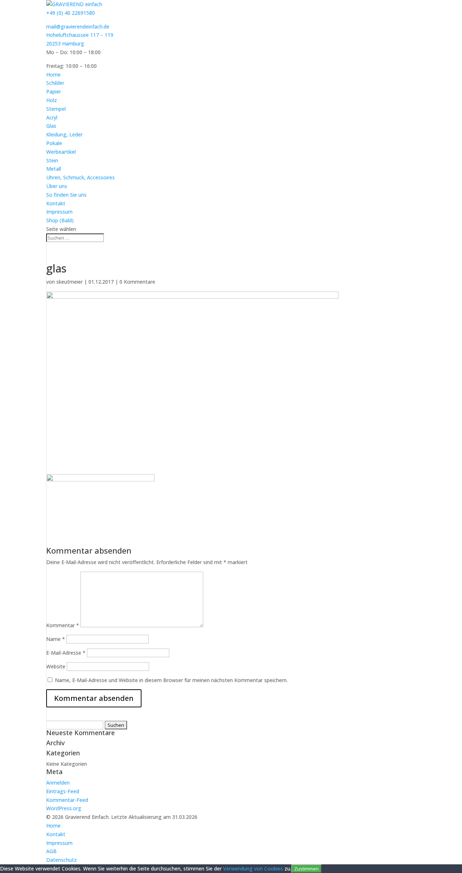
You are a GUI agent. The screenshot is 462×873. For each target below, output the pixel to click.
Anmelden (58, 782)
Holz (51, 100)
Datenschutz (61, 859)
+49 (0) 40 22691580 (70, 12)
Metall (53, 168)
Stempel (56, 108)
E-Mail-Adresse (66, 652)
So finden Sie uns (66, 194)
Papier (53, 91)
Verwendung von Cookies (253, 868)
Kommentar (62, 625)
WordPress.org (63, 808)
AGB (51, 851)
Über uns (56, 186)
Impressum (59, 211)
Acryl (51, 117)
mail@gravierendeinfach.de (77, 26)
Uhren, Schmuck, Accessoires (80, 177)
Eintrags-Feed (62, 791)
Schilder (55, 82)
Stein (52, 160)
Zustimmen (306, 868)
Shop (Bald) (60, 220)
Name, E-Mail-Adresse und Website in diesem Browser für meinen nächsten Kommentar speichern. (171, 680)
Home (53, 74)
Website (55, 666)
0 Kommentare (137, 281)
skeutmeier (69, 281)
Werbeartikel (61, 151)
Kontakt (55, 203)
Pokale (54, 143)
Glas (51, 125)
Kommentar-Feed (67, 799)
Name (55, 639)
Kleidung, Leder (64, 134)
